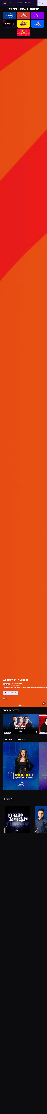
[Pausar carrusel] (44, 704)
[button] (35, 3)
